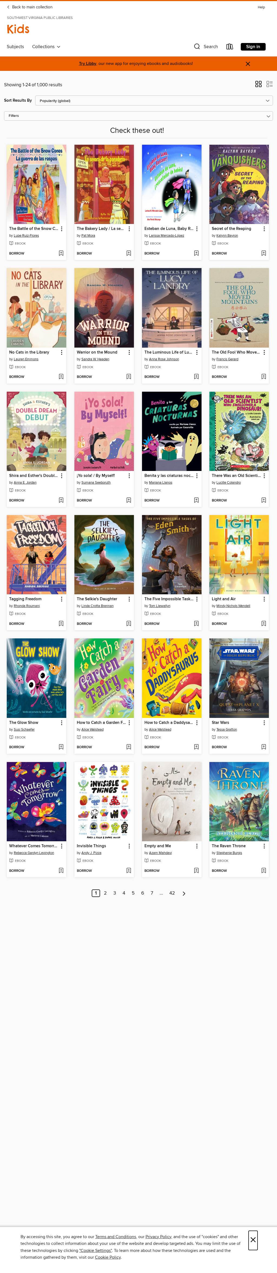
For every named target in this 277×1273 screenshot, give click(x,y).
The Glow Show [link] (23, 722)
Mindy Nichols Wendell (233, 606)
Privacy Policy (158, 1236)
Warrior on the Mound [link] (97, 352)
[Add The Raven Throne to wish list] (263, 871)
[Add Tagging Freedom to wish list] (61, 624)
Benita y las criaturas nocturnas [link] (169, 475)
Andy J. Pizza (91, 853)
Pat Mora (88, 235)
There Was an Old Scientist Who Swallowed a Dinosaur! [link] (236, 475)
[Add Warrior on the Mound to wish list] (128, 377)
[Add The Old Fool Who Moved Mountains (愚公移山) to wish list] (263, 377)
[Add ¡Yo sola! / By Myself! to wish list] (128, 500)
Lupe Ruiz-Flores (26, 235)
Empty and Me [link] (157, 846)
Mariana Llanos (160, 482)
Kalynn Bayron (227, 235)
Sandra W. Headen (95, 359)
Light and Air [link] (224, 599)
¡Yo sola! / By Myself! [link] (96, 475)
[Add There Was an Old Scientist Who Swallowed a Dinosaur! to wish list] (263, 500)
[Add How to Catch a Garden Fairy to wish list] (128, 747)
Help (261, 7)
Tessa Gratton (226, 729)
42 (172, 893)
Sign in (253, 47)
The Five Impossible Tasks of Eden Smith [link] (169, 599)
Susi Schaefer (24, 729)
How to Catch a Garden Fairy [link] (101, 722)
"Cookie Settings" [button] (95, 1250)
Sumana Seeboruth (96, 482)
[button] (205, 47)
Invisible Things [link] (91, 846)
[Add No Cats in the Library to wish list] (61, 377)
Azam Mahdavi (160, 853)
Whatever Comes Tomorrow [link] (34, 846)
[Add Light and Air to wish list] (263, 624)
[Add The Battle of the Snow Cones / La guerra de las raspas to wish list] (61, 253)
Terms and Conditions (115, 1236)
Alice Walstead (92, 729)
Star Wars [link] (220, 722)
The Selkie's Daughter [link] (97, 599)
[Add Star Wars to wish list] (263, 747)
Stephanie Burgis (229, 853)
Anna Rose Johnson (164, 359)
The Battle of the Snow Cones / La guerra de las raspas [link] (34, 228)
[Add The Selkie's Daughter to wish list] (128, 624)
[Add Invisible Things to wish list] (128, 871)
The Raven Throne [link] (229, 846)
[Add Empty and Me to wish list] (196, 871)
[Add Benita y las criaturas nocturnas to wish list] (196, 500)
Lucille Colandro (228, 482)
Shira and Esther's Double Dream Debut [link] (34, 475)
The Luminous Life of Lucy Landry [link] (169, 352)
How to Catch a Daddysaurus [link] (169, 722)
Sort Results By (18, 100)
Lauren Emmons (26, 359)
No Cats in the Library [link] (29, 352)
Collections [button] (44, 47)
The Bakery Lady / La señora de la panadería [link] (101, 228)
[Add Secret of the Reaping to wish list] (263, 253)
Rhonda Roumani (27, 606)
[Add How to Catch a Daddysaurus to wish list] (196, 747)
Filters (14, 116)
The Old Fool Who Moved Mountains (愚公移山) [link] (236, 352)
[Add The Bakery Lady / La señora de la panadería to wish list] (128, 253)
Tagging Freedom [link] (25, 599)
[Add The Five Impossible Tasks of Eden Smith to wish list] (196, 624)
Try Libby (87, 64)
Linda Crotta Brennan (97, 606)
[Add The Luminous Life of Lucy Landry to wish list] (196, 377)
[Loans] (230, 47)
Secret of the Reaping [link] (231, 228)
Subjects (15, 47)
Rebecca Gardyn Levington (34, 853)
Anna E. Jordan (25, 482)
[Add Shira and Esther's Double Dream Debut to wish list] (61, 500)
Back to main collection (31, 7)
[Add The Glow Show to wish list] (61, 747)
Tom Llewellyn (159, 606)
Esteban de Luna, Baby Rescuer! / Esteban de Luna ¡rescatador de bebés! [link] (169, 228)
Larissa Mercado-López (166, 235)
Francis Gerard (227, 359)
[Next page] (184, 893)
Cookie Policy (108, 1257)
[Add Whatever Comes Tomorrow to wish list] (61, 871)
